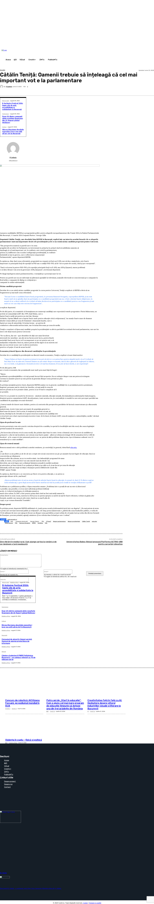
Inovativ (2, 70)
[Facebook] (135, 90)
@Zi (47, 711)
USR (46, 523)
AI (88, 711)
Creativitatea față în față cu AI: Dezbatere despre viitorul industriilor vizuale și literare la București (104, 704)
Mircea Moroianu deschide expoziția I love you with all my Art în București (13, 131)
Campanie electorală (21, 521)
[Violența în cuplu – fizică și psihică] (24, 724)
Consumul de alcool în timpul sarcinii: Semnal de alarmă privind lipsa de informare (17, 641)
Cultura (4, 127)
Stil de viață (5, 100)
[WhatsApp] (142, 90)
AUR (11, 521)
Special (4, 651)
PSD (16, 523)
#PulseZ (48, 521)
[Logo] (9, 50)
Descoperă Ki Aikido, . (30, 888)
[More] (150, 90)
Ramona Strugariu (24, 523)
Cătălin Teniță (86, 521)
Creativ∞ (7, 708)
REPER (34, 523)
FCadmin (9, 86)
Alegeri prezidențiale (74, 521)
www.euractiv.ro (12, 519)
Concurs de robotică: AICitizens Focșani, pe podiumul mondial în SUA (22, 703)
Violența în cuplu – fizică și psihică (23, 739)
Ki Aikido (3, 873)
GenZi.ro (14, 708)
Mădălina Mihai (14, 582)
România (40, 523)
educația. (73, 447)
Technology (5, 113)
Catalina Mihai (13, 742)
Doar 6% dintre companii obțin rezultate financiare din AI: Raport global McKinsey (12, 119)
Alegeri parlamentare (59, 521)
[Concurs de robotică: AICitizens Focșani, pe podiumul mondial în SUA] (24, 685)
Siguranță (4, 635)
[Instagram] (131, 47)
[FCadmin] (2, 86)
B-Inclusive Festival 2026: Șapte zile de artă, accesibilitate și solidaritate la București (12, 106)
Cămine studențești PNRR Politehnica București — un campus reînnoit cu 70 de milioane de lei (18, 658)
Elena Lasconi (9, 523)
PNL (42, 521)
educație (94, 521)
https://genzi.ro (13, 160)
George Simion (34, 521)
